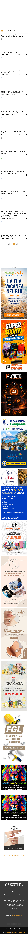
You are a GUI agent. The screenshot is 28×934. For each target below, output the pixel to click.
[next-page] (19, 244)
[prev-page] (8, 244)
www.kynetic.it (23, 932)
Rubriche (17, 930)
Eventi (10, 930)
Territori (3, 928)
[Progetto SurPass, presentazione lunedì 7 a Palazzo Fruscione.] (14, 184)
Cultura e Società (22, 928)
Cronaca (7, 928)
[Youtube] (19, 924)
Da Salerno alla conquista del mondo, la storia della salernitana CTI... (13, 112)
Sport (13, 930)
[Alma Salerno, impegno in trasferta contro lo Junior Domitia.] (14, 63)
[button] (2, 31)
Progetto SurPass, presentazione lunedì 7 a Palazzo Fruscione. (13, 192)
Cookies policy (14, 911)
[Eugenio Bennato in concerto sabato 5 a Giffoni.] (14, 123)
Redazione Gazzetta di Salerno (7, 54)
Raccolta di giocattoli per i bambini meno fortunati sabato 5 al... (13, 236)
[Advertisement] (14, 15)
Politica (11, 928)
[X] (15, 924)
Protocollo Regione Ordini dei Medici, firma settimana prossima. (12, 172)
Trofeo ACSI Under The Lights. (10, 52)
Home (2, 34)
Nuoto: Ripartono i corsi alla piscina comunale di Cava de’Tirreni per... (12, 92)
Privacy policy (14, 908)
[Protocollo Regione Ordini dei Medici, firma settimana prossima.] (14, 163)
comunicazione (13, 932)
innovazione (8, 932)
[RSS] (12, 924)
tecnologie (19, 932)
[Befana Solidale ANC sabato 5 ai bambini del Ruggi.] (14, 143)
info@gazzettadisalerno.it (16, 915)
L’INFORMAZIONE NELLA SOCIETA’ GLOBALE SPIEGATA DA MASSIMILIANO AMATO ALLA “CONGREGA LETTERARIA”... (13, 214)
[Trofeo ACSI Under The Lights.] (14, 44)
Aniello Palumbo (4, 218)
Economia (16, 928)
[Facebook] (8, 924)
